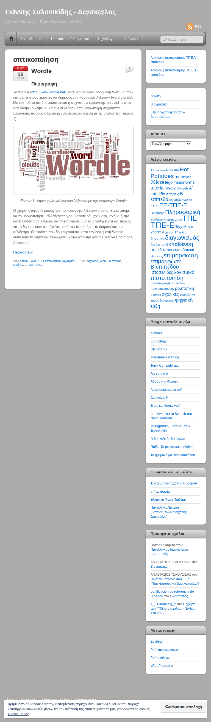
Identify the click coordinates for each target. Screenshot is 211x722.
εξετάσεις (157, 256)
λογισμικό (184, 272)
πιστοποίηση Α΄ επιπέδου (168, 283)
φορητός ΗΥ (188, 294)
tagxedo (92, 261)
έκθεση (183, 232)
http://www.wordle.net (48, 92)
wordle (116, 261)
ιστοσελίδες (162, 272)
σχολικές (170, 294)
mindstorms (184, 182)
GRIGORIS (159, 349)
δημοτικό (157, 238)
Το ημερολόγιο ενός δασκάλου (173, 455)
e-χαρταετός (179, 596)
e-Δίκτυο (172, 170)
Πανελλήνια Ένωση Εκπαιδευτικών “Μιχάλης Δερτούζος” (169, 512)
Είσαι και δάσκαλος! (165, 405)
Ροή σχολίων (160, 657)
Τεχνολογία (107, 39)
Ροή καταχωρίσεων (165, 649)
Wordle (41, 71)
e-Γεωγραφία (160, 491)
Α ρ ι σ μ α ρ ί (160, 373)
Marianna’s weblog (165, 357)
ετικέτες (18, 264)
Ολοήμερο (157, 212)
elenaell (157, 333)
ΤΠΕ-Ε (162, 225)
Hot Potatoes (170, 172)
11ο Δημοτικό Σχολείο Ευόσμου (174, 483)
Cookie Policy (18, 714)
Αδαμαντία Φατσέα (164, 381)
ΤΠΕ (190, 218)
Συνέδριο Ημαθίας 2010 (166, 219)
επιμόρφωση (180, 255)
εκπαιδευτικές (162, 250)
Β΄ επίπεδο (168, 196)
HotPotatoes (183, 177)
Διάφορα (131, 39)
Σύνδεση (157, 641)
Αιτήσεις (172, 194)
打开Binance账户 (163, 604)
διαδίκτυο (158, 244)
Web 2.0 (35, 261)
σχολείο (156, 294)
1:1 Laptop (158, 170)
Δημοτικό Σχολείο (180, 200)
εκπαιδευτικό (183, 250)
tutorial (158, 188)
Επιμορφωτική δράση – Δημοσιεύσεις (69, 699)
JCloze (157, 182)
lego (169, 182)
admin (24, 261)
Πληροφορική (182, 212)
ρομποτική (184, 288)
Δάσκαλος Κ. (160, 397)
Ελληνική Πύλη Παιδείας (169, 499)
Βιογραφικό (159, 104)
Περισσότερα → (25, 252)
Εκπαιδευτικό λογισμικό (70, 39)
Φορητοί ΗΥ (170, 232)
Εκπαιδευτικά (32, 39)
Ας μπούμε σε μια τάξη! (167, 389)
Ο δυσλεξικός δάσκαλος (168, 439)
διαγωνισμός (182, 237)
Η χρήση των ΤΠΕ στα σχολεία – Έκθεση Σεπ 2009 (173, 608)
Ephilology (158, 341)
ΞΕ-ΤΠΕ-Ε (173, 205)
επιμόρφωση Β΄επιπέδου (166, 264)
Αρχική (11, 38)
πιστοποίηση (167, 278)
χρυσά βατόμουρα (162, 300)
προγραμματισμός (162, 288)
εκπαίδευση (179, 244)
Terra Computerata (165, 365)
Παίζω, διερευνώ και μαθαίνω (172, 446)
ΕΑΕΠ (155, 206)
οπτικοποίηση (34, 264)
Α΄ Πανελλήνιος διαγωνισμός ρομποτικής (170, 549)
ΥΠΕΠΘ (156, 232)
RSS (198, 27)
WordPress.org (162, 665)
